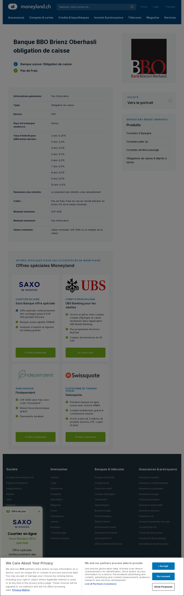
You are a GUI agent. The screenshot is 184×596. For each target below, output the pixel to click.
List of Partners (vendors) (100, 583)
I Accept (163, 566)
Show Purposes (163, 586)
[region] (92, 576)
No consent (163, 576)
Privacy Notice (21, 589)
